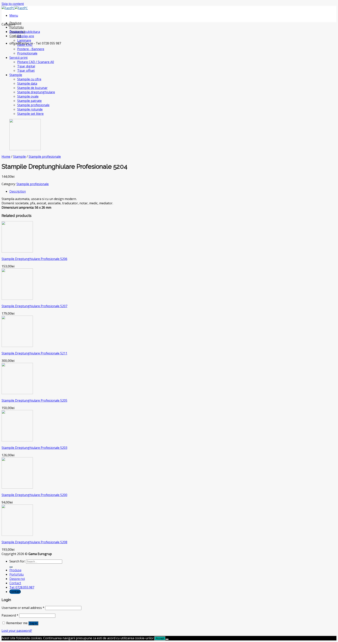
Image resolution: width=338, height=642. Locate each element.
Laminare (24, 40)
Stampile (15, 75)
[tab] (172, 191)
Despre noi (17, 579)
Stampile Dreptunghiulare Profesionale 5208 (34, 542)
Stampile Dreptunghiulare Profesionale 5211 (34, 353)
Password (10, 615)
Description (17, 191)
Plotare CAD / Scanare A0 (35, 62)
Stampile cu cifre (29, 79)
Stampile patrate (29, 101)
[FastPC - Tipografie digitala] (15, 8)
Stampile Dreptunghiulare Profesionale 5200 (34, 495)
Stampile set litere (30, 113)
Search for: (17, 561)
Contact (15, 36)
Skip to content (13, 4)
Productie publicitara (24, 32)
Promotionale (27, 53)
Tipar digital (26, 66)
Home (6, 156)
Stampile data (27, 83)
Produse (15, 23)
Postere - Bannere (30, 49)
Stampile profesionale (33, 105)
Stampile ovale (28, 96)
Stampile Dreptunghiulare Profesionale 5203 (34, 448)
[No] (167, 639)
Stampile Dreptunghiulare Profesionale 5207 (34, 306)
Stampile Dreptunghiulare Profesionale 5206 (34, 259)
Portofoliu (16, 27)
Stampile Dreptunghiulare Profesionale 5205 (34, 400)
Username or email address (23, 608)
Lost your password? (17, 630)
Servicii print (18, 57)
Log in (33, 623)
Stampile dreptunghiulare (36, 92)
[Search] (11, 567)
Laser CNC (25, 45)
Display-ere (25, 36)
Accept (160, 638)
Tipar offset (26, 70)
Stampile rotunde (30, 109)
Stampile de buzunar (32, 88)
